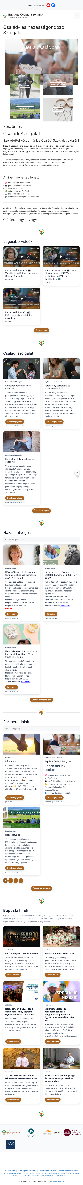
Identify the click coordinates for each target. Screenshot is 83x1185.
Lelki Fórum (26, 1175)
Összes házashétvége (41, 700)
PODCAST (58, 109)
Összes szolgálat (41, 510)
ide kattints (65, 606)
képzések (25, 85)
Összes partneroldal (41, 888)
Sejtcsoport (36, 1175)
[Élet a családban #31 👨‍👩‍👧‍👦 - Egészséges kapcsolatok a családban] (21, 298)
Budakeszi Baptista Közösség (68, 1171)
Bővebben (11, 614)
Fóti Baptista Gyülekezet (12, 1173)
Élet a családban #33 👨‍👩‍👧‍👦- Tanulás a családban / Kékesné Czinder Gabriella (21, 273)
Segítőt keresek (25, 108)
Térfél (69, 1175)
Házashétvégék (58, 84)
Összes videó (41, 330)
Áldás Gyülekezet (9, 1171)
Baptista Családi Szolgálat (25, 14)
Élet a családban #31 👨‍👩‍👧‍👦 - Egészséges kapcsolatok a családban (18, 315)
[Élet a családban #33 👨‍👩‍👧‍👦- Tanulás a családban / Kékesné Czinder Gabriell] (21, 256)
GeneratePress (58, 1181)
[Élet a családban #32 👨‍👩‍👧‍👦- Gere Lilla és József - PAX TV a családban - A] (61, 256)
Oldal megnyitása (14, 422)
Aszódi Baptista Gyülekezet (27, 1171)
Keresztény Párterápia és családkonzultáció (50, 1173)
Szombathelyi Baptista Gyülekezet (53, 1175)
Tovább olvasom (13, 975)
